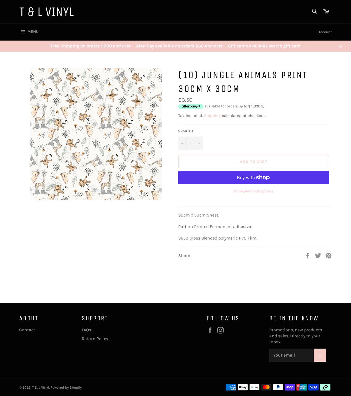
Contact (27, 329)
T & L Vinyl (40, 387)
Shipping (212, 115)
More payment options (253, 191)
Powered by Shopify (66, 387)
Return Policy (95, 338)
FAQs (86, 329)
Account (325, 32)
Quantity (186, 131)
